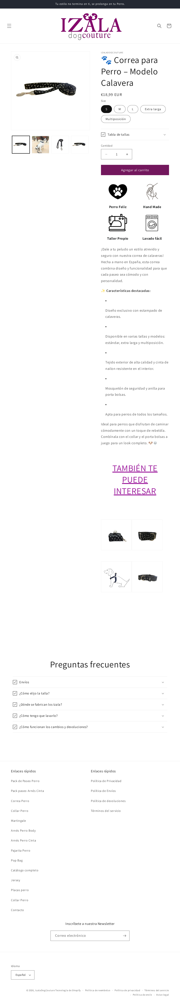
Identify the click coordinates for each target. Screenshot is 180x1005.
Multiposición (116, 119)
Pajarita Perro (20, 850)
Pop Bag (17, 860)
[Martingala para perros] (147, 558)
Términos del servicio (106, 811)
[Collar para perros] (147, 599)
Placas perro (20, 890)
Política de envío (142, 994)
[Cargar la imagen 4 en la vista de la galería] (80, 144)
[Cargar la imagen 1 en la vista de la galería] (21, 144)
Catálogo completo (24, 870)
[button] (9, 26)
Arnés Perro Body (23, 830)
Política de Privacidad (106, 781)
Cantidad (106, 145)
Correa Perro (20, 801)
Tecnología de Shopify (68, 990)
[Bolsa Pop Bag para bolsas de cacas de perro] (116, 558)
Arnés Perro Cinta (23, 840)
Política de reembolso (97, 990)
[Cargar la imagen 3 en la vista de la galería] (60, 144)
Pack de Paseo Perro (25, 781)
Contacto (17, 910)
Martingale (18, 821)
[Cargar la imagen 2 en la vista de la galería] (40, 144)
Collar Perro (19, 811)
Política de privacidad (127, 990)
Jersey (15, 880)
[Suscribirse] (124, 936)
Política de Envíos (103, 791)
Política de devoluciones (108, 801)
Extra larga (153, 109)
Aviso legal (162, 994)
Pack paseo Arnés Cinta (27, 791)
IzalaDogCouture (45, 990)
